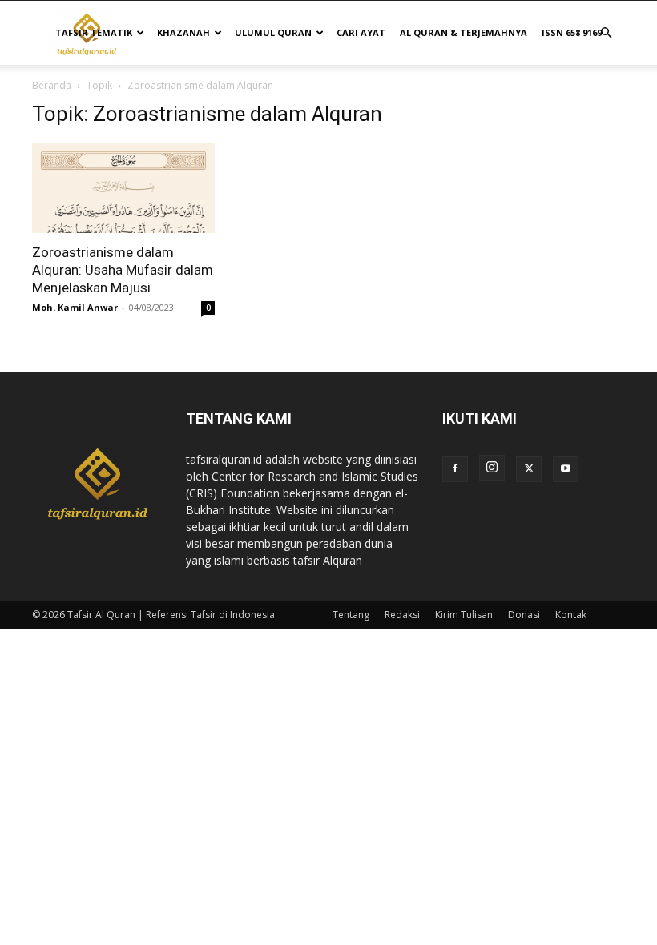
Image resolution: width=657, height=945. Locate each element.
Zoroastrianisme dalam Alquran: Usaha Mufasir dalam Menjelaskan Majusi (122, 270)
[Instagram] (492, 468)
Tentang (351, 614)
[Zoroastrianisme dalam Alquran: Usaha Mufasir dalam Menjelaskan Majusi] (123, 188)
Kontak (570, 614)
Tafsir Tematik (93, 32)
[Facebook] (455, 469)
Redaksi (402, 614)
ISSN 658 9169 (572, 32)
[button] (605, 33)
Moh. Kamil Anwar (75, 307)
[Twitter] (529, 469)
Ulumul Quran (273, 32)
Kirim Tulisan (464, 614)
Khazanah (183, 32)
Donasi (524, 614)
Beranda (51, 85)
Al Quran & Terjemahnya (463, 32)
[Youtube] (565, 469)
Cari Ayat (361, 32)
